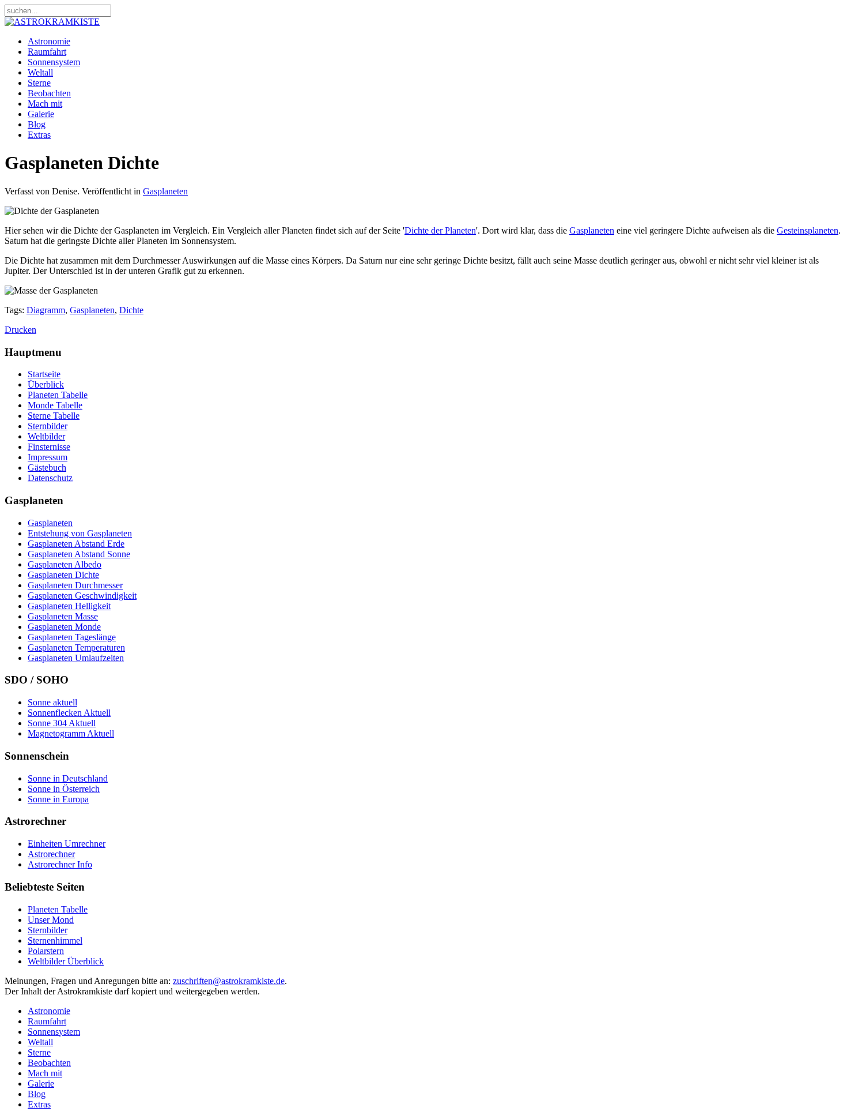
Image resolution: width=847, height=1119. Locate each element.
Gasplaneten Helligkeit (69, 606)
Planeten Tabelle (58, 395)
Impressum (47, 457)
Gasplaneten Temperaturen (76, 647)
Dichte (131, 310)
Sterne (39, 83)
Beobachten (49, 93)
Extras (39, 135)
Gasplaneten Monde (64, 627)
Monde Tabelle (55, 405)
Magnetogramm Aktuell (71, 733)
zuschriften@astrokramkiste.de (229, 981)
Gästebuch (47, 467)
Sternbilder (47, 426)
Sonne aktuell (52, 702)
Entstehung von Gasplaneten (80, 533)
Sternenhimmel (55, 940)
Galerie (41, 114)
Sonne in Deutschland (68, 778)
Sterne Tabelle (54, 415)
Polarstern (46, 951)
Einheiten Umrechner (66, 843)
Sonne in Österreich (64, 789)
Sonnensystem (54, 62)
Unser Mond (51, 920)
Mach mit (45, 103)
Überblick (46, 384)
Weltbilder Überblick (66, 961)
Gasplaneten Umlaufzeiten (76, 658)
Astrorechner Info (60, 864)
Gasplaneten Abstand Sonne (79, 554)
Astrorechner (51, 854)
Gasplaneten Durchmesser (75, 585)
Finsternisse (49, 447)
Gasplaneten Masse (63, 616)
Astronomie (49, 41)
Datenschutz (50, 478)
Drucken (20, 330)
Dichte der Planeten (440, 230)
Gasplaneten (165, 191)
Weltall (40, 72)
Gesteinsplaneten (807, 230)
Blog (37, 124)
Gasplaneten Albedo (64, 564)
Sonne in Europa (58, 799)
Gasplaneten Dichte (63, 575)
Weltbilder (46, 436)
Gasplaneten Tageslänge (72, 637)
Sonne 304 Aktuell (62, 723)
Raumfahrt (47, 52)
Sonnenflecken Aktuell (69, 713)
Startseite (44, 374)
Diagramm (46, 310)
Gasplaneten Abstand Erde (76, 544)
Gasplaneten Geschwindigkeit (82, 595)
